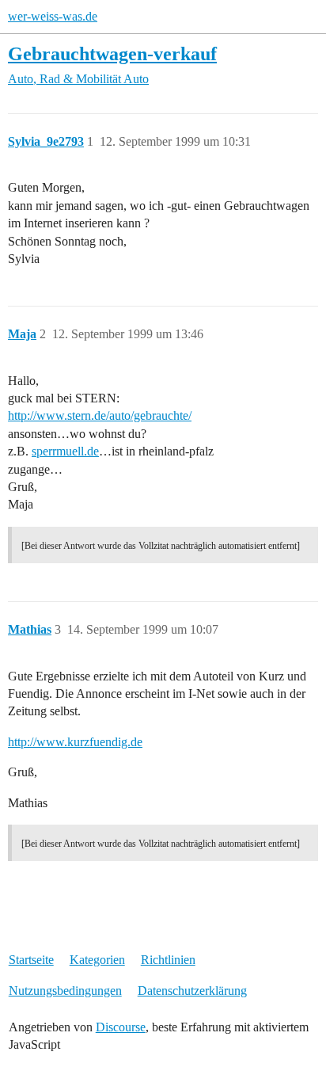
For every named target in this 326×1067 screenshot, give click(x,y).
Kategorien (97, 959)
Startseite (31, 959)
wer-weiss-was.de (52, 16)
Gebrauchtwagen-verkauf (112, 53)
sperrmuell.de (65, 451)
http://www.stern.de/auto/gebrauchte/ (99, 415)
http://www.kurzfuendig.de (75, 742)
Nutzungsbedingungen (65, 990)
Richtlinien (168, 959)
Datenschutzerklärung (192, 990)
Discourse (121, 1027)
